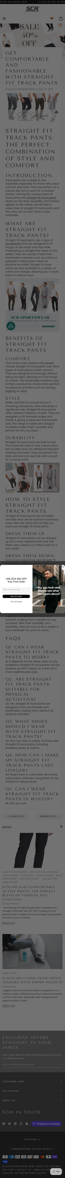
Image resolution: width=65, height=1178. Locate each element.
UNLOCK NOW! (16, 596)
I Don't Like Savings (16, 601)
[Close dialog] (63, 567)
